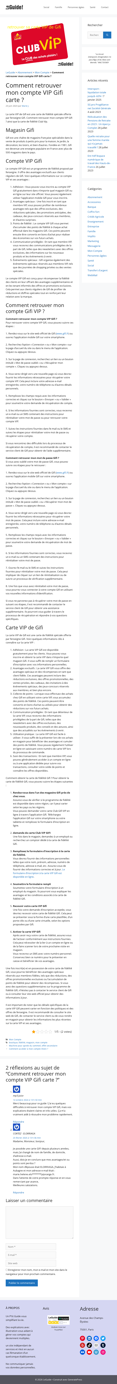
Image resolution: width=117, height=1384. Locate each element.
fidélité (22, 1042)
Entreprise (93, 226)
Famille (58, 7)
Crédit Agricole (96, 216)
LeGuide (10, 72)
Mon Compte (42, 72)
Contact (104, 7)
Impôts (91, 236)
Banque (92, 207)
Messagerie (94, 246)
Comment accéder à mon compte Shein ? (28, 1048)
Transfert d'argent (98, 270)
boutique (13, 1042)
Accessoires (94, 202)
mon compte (41, 1042)
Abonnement (25, 72)
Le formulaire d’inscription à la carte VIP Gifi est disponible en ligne (39, 873)
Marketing (93, 241)
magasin (30, 1042)
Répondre (18, 1121)
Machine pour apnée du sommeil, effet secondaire (33, 1045)
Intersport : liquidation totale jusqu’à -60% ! (97, 92)
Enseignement (96, 221)
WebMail (92, 275)
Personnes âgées (76, 7)
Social (46, 7)
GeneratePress (75, 1379)
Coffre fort (93, 211)
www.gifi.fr (62, 333)
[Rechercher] (107, 35)
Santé (92, 7)
